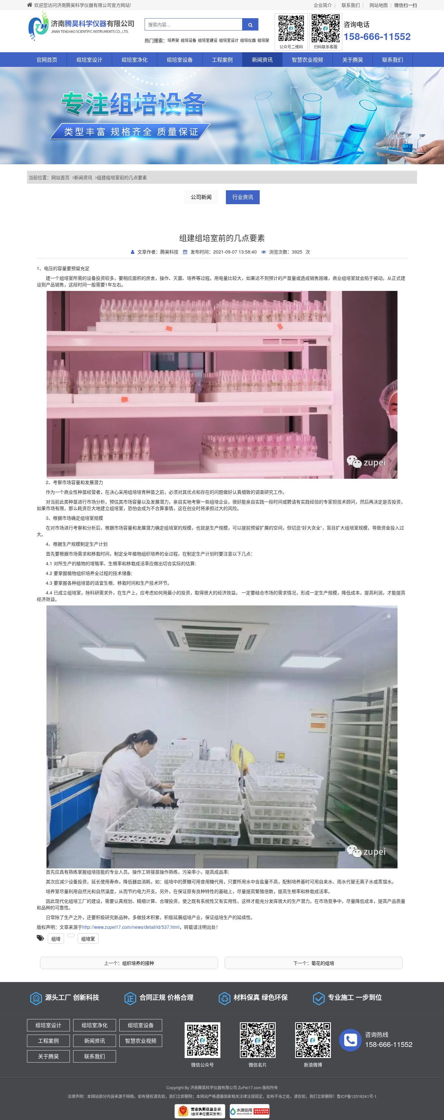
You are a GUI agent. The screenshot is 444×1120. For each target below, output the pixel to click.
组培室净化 (135, 59)
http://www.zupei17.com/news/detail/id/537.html (130, 927)
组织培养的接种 (138, 963)
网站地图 (379, 5)
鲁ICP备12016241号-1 (357, 1096)
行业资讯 (242, 197)
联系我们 (351, 5)
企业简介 (323, 5)
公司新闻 (201, 197)
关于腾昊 (352, 59)
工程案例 (222, 59)
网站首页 (60, 177)
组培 (55, 938)
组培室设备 (180, 59)
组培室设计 (89, 59)
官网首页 (46, 59)
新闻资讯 (262, 59)
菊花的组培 (322, 963)
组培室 (88, 938)
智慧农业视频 (307, 59)
